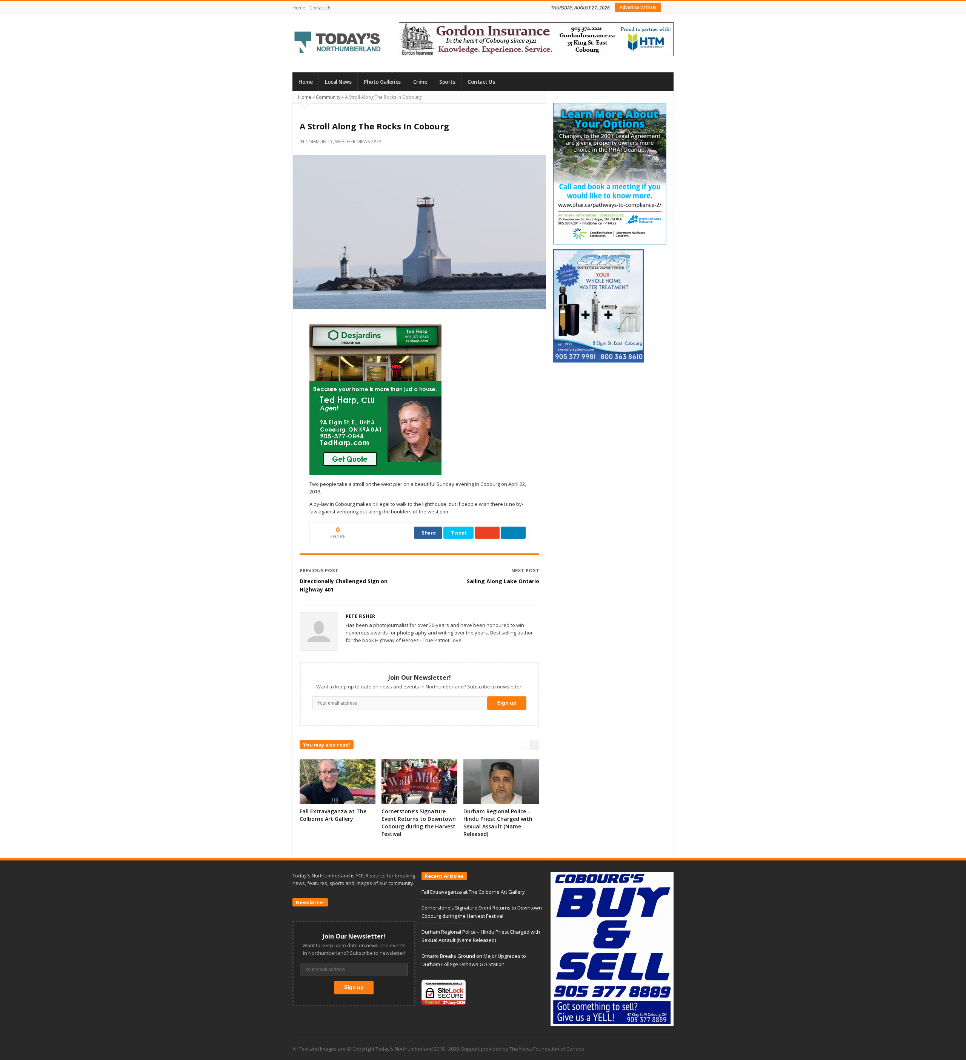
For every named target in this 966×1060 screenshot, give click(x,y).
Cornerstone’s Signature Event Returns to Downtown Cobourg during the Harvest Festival (418, 822)
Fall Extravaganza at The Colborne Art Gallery (333, 815)
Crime (420, 81)
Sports (447, 81)
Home (298, 8)
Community (328, 97)
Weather (345, 141)
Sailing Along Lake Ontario (503, 581)
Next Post (525, 570)
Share (428, 532)
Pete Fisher (360, 616)
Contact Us (320, 8)
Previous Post (319, 570)
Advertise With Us (638, 7)
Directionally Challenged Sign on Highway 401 (344, 585)
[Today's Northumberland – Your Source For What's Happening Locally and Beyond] (337, 43)
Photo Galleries (382, 81)
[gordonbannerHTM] (536, 38)
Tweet (459, 532)
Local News (338, 81)
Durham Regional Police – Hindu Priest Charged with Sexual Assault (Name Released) (497, 822)
